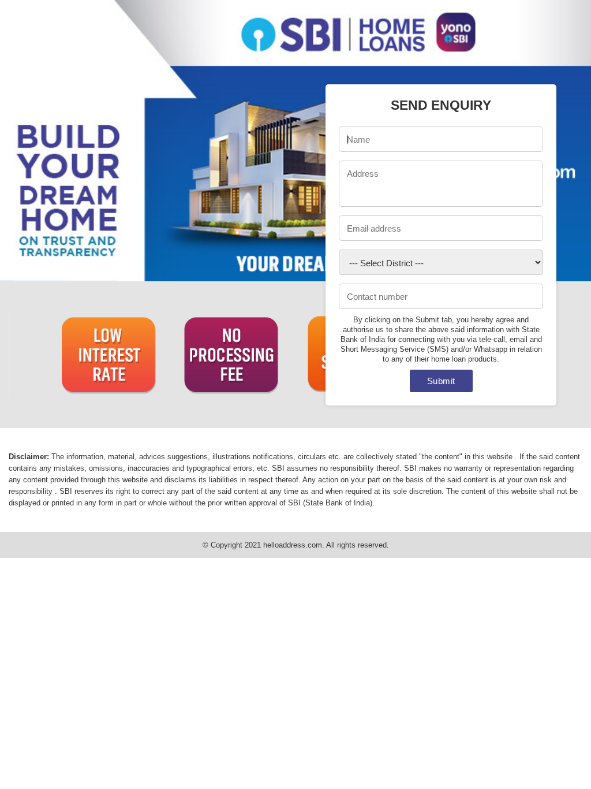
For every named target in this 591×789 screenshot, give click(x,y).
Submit (441, 381)
